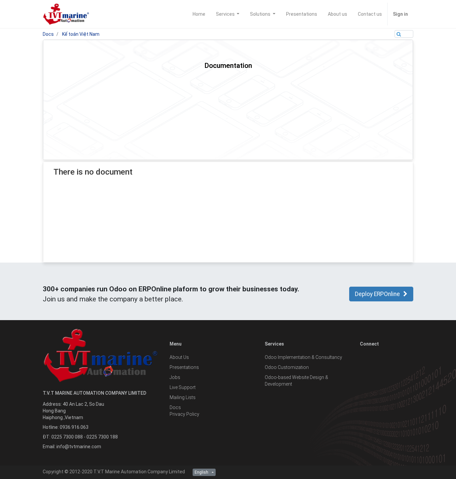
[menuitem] (199, 14)
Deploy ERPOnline (377, 294)
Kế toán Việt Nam (80, 34)
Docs (48, 34)
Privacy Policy (184, 414)
